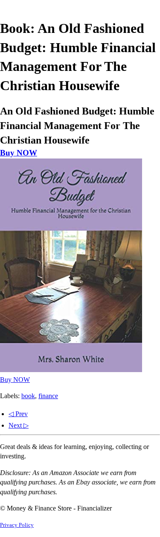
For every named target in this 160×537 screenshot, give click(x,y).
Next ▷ (19, 425)
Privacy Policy (17, 525)
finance (48, 395)
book (28, 395)
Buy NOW (18, 152)
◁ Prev (18, 413)
